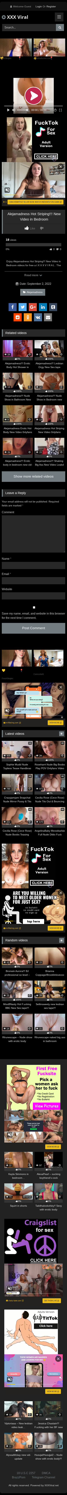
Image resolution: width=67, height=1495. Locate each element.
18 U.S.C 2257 (26, 1473)
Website (7, 589)
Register (51, 6)
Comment (8, 512)
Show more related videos (34, 476)
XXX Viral (17, 17)
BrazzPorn (18, 1477)
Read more (31, 275)
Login (39, 6)
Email (6, 573)
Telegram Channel (43, 1477)
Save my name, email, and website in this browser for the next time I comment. (33, 615)
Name (6, 558)
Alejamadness (35, 292)
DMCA (46, 1473)
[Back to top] (56, 1484)
